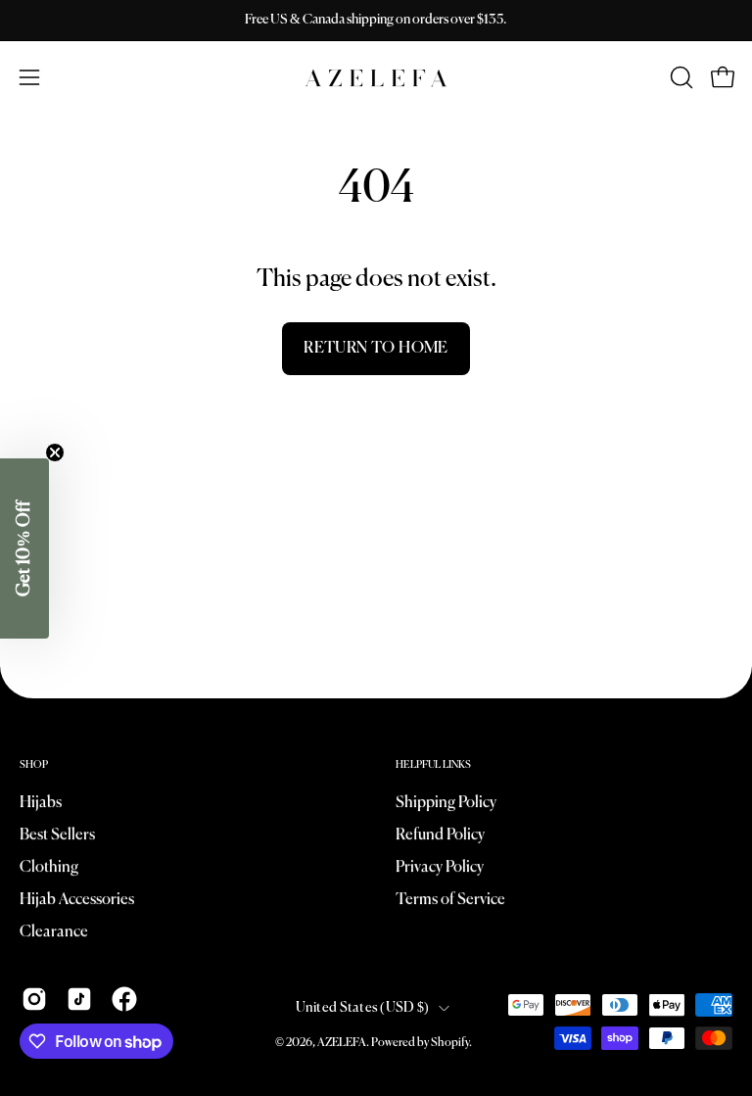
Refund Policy (440, 835)
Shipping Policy (446, 803)
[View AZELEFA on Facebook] (124, 999)
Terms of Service (450, 900)
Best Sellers (57, 835)
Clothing (49, 868)
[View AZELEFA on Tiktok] (79, 999)
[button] (679, 77)
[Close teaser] (55, 452)
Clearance (54, 932)
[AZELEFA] (376, 78)
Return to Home (376, 349)
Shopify (450, 1043)
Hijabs (41, 803)
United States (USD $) (363, 1008)
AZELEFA (341, 1043)
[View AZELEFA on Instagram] (34, 999)
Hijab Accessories (77, 900)
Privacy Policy (440, 868)
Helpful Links (433, 765)
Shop (34, 765)
